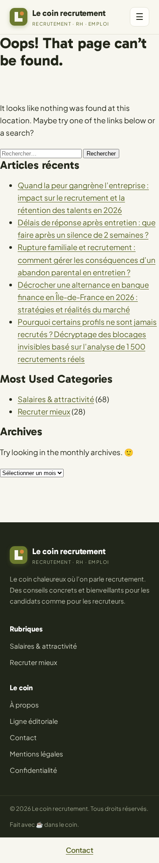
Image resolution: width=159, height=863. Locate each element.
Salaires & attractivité (56, 399)
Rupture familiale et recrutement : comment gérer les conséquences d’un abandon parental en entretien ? (86, 259)
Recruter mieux (44, 411)
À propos (24, 704)
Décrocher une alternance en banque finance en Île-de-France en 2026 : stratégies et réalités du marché (83, 297)
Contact (23, 737)
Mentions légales (36, 753)
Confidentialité (33, 770)
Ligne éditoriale (34, 721)
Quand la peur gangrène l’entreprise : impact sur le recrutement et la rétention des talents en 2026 (83, 197)
